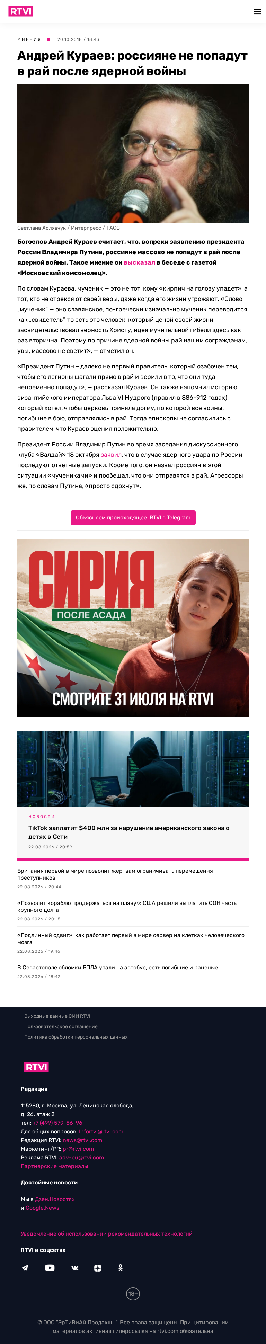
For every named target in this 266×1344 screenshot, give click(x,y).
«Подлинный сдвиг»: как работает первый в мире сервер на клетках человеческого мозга (131, 938)
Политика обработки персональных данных (76, 1037)
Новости (41, 816)
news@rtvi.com (82, 1140)
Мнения (29, 39)
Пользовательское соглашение (61, 1027)
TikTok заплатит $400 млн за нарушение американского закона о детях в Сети (129, 832)
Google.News (42, 1207)
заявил (111, 455)
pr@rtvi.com (78, 1149)
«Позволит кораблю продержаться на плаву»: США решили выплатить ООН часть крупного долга (127, 906)
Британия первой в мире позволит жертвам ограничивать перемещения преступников (115, 874)
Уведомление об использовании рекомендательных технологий (107, 1233)
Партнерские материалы (54, 1166)
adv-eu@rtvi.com (81, 1157)
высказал (139, 262)
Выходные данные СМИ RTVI (57, 1016)
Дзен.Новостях (55, 1199)
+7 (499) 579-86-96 (57, 1123)
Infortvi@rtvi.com (101, 1131)
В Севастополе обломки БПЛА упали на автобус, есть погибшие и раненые (117, 967)
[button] (258, 11)
